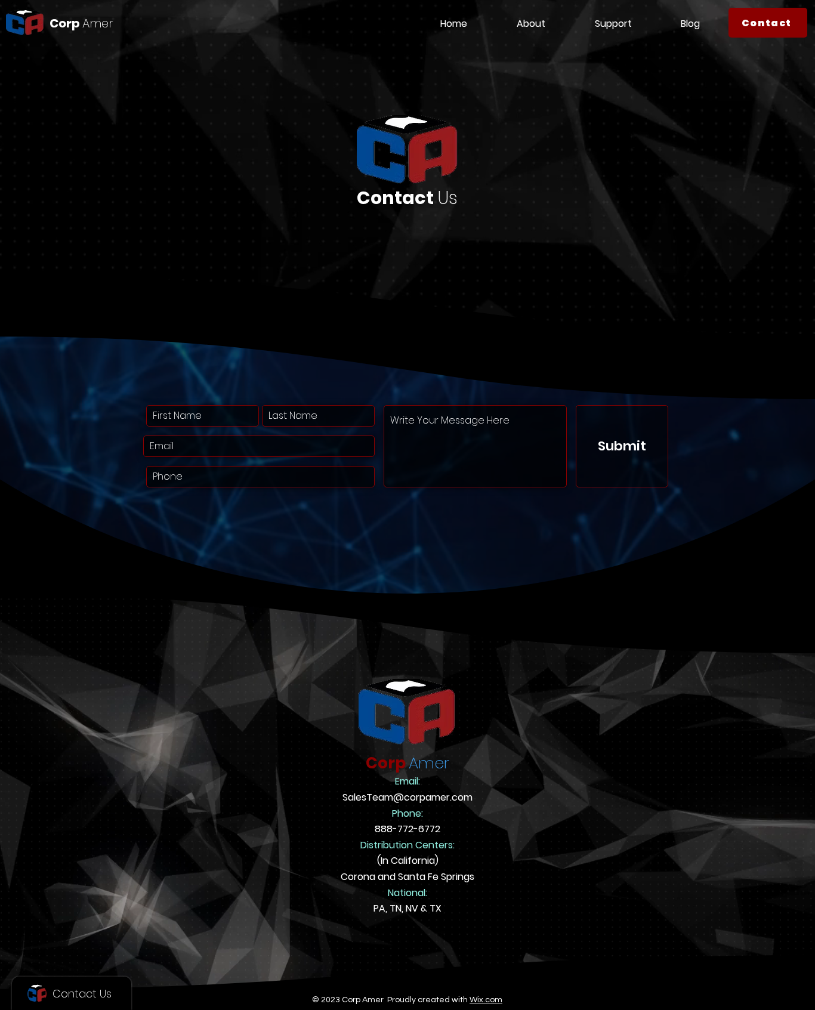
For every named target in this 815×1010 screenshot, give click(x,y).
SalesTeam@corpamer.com (407, 797)
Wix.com (486, 1000)
